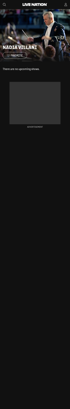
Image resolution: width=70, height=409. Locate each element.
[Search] (4, 4)
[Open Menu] (66, 4)
